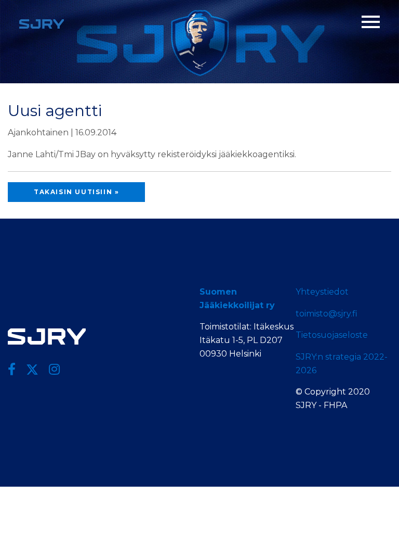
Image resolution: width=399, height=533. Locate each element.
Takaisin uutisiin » (76, 192)
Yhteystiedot (322, 292)
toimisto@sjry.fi (326, 314)
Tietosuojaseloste (332, 335)
